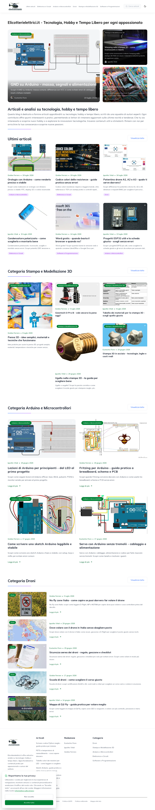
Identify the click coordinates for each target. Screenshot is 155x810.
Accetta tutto (29, 803)
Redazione (69, 738)
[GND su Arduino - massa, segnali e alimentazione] (54, 66)
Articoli (40, 738)
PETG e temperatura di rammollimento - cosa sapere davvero (47, 753)
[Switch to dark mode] (145, 6)
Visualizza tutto (137, 138)
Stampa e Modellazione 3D (88, 6)
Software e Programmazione (110, 6)
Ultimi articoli (30, 6)
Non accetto (29, 797)
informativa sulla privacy (24, 791)
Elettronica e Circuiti (44, 6)
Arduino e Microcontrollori (62, 6)
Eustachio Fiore (109, 350)
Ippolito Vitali (108, 175)
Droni (75, 6)
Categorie (98, 738)
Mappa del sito (95, 801)
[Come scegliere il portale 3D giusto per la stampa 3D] (125, 84)
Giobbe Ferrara (14, 175)
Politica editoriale (81, 801)
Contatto (56, 801)
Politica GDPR (67, 801)
